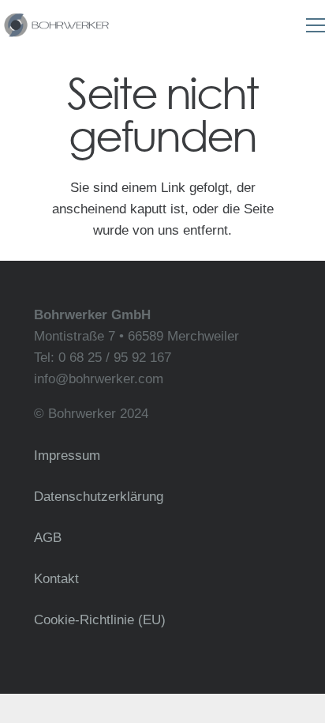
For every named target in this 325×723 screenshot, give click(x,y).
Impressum (67, 455)
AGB (48, 537)
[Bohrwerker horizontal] (56, 25)
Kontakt (56, 578)
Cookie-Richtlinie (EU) (100, 619)
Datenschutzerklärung (98, 496)
